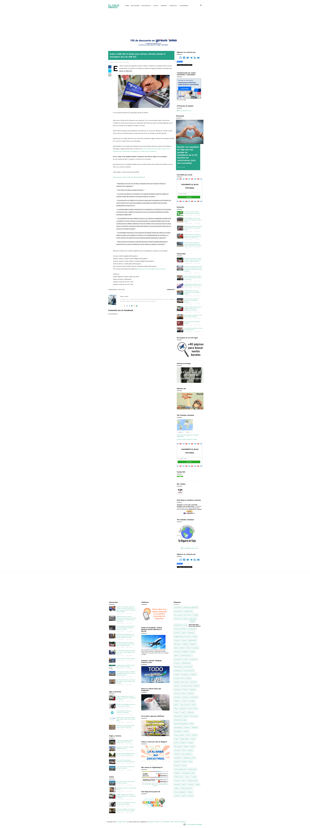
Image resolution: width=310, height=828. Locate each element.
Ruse (184, 750)
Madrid (186, 716)
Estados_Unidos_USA (181, 682)
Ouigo (176, 739)
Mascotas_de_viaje (180, 720)
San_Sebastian (186, 754)
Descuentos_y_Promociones (183, 667)
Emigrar (164, 5)
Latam (176, 712)
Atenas (195, 636)
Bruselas (195, 648)
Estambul (193, 682)
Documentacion (189, 670)
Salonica (177, 754)
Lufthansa (190, 712)
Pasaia (193, 739)
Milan (191, 723)
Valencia (177, 784)
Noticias (121, 289)
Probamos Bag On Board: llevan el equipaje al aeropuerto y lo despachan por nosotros (193, 308)
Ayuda (184, 640)
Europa (176, 686)
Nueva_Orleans (179, 735)
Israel (193, 704)
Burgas (192, 651)
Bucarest (177, 651)
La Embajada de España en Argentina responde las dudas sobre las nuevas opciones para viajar (125, 673)
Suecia (184, 765)
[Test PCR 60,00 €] (184, 110)
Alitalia (192, 621)
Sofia (190, 761)
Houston (184, 701)
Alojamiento (178, 625)
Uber (183, 780)
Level (182, 712)
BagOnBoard (192, 640)
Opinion (194, 735)
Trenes (194, 777)
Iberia (176, 704)
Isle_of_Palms (185, 704)
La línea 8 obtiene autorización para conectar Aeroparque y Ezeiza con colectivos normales (125, 628)
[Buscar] (201, 5)
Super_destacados (180, 769)
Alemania (193, 619)
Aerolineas (177, 607)
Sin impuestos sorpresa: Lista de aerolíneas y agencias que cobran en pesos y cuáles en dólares (192, 260)
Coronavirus (113, 289)
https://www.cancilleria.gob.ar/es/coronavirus (151, 269)
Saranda (177, 761)
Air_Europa (177, 615)
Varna (184, 784)
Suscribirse (184, 5)
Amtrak (176, 632)
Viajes (155, 5)
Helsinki (190, 693)
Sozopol (176, 765)
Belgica (185, 644)
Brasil (188, 648)
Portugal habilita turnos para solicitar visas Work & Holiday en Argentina (192, 292)
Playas (183, 742)
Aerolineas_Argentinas (191, 607)
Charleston (177, 659)
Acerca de (173, 5)
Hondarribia (194, 697)
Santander (177, 758)
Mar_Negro (194, 716)
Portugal (190, 742)
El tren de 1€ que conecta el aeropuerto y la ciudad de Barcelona (191, 300)
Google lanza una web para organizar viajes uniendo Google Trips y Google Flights (125, 719)
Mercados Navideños (180, 723)
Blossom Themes (153, 822)
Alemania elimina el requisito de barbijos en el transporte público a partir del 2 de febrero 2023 (193, 236)
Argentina (191, 632)
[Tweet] (109, 71)
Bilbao (182, 648)
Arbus (184, 632)
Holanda (185, 697)
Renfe (193, 746)
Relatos (186, 746)
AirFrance (177, 619)
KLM (190, 708)
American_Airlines (180, 629)
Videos (176, 788)
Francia (176, 693)
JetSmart (183, 708)
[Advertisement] (155, 25)
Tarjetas (176, 773)
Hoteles (176, 701)
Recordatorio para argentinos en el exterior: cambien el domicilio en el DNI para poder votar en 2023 (125, 636)
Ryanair (190, 750)
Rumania (177, 750)
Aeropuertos (188, 611)
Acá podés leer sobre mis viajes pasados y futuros (155, 784)
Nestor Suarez (124, 296)
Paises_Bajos (184, 739)
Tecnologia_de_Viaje (188, 773)
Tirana (187, 777)
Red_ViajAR (177, 746)
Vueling (176, 796)
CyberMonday (186, 663)
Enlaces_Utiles (179, 678)
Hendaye (177, 697)
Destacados (135, 5)
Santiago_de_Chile (189, 758)
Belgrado (193, 644)
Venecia (190, 784)
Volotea (190, 792)
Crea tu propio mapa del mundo (187, 439)
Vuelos (184, 796)
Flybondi (192, 689)
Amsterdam (192, 629)
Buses (176, 655)
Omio (188, 735)
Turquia (176, 780)
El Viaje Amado (113, 6)
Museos (186, 727)
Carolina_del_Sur (186, 655)
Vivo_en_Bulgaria (179, 792)
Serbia (184, 761)
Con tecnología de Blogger (193, 824)
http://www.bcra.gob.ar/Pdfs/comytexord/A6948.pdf (129, 177)
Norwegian (177, 731)
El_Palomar (185, 674)
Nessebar (195, 727)
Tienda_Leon (178, 777)
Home (127, 5)
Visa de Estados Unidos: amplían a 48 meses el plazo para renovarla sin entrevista (193, 278)
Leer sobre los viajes (183, 435)
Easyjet (176, 674)
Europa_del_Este (187, 686)
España (188, 678)
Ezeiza (197, 686)
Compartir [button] (170, 289)
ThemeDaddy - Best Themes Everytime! (173, 822)
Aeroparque (178, 611)
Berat (176, 648)
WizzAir (190, 796)
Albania (185, 619)
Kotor (195, 708)
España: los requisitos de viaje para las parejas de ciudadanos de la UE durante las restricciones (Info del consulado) (188, 155)
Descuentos (146, 5)
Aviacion (177, 640)
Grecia (184, 693)
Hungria (192, 701)
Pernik (176, 742)
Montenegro (178, 727)
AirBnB (195, 615)
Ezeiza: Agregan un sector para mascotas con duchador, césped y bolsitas (192, 220)
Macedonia (177, 716)
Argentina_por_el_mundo (182, 636)
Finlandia (177, 689)
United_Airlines (192, 780)
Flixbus (185, 689)
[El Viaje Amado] (180, 476)
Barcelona (177, 644)
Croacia (176, 663)
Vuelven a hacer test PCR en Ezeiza (125, 658)
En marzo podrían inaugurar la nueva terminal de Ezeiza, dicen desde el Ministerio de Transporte (192, 244)
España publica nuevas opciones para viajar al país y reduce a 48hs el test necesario (125, 681)
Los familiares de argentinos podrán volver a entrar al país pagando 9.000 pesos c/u (125, 652)
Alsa (185, 625)
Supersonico (192, 769)
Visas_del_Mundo (186, 788)
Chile (185, 659)
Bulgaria (185, 651)
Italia (176, 708)
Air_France (187, 615)
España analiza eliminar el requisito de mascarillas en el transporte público (193, 228)
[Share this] (109, 67)
